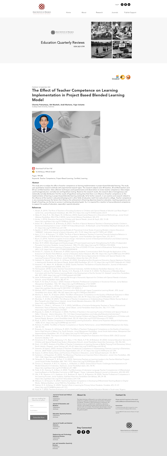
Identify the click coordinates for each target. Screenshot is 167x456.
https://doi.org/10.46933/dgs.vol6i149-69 (90, 346)
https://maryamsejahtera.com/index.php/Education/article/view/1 (95, 314)
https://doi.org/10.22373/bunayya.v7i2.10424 (96, 318)
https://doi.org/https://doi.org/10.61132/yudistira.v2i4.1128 (57, 379)
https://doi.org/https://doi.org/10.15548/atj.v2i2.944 (55, 221)
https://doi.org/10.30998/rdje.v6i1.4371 (61, 323)
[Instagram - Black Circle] (122, 4)
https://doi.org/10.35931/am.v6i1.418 (52, 228)
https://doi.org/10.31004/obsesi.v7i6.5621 (51, 310)
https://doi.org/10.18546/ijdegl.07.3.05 (59, 241)
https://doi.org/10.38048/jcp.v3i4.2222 (58, 357)
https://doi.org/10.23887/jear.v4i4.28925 (114, 254)
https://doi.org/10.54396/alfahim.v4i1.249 (103, 297)
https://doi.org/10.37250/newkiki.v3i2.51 (91, 213)
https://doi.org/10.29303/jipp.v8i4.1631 (88, 361)
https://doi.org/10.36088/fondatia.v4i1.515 (51, 387)
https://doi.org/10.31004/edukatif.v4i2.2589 (64, 275)
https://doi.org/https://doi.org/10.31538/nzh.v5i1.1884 (55, 368)
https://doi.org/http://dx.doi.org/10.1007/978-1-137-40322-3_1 (59, 288)
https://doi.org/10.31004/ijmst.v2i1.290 (101, 351)
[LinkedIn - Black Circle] (129, 4)
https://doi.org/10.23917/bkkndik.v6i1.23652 (114, 262)
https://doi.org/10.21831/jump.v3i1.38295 (81, 333)
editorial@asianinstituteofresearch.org (127, 401)
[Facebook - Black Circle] (125, 4)
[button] (114, 12)
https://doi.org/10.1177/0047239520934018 (60, 249)
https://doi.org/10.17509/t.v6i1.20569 (98, 232)
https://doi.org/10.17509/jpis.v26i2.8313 (80, 292)
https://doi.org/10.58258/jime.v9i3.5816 (50, 303)
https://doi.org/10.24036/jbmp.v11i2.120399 (79, 284)
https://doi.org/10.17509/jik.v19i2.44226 (100, 245)
